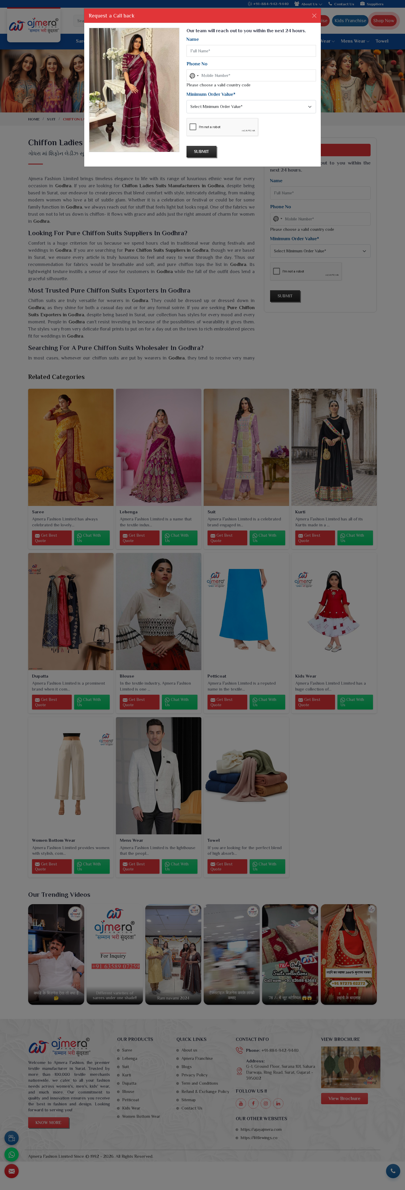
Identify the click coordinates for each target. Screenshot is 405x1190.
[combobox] (193, 76)
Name (192, 39)
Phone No (197, 64)
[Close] (314, 15)
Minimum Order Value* (210, 94)
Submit (201, 151)
